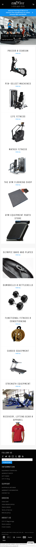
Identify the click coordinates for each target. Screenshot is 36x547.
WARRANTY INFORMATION (10, 490)
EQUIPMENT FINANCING (9, 470)
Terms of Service (7, 510)
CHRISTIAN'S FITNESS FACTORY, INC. (15, 532)
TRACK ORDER (6, 507)
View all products (7, 39)
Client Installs (6, 527)
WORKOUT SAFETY (7, 473)
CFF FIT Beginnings (8, 521)
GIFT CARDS (5, 476)
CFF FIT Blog (6, 479)
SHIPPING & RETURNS (9, 487)
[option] (18, 30)
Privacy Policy (5, 534)
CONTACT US (6, 493)
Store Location (6, 524)
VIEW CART (5, 501)
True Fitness (12, 36)
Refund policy (6, 513)
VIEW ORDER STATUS (8, 504)
